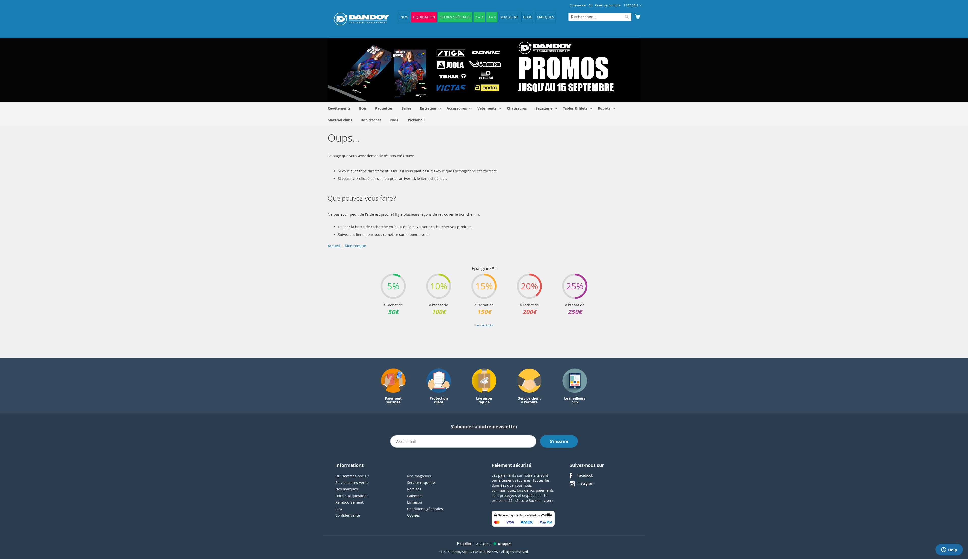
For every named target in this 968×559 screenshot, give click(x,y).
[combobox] (599, 17)
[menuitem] (339, 108)
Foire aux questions (351, 495)
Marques (545, 17)
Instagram (585, 483)
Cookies (413, 515)
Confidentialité (347, 515)
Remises (414, 489)
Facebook (585, 475)
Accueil (334, 245)
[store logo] (361, 19)
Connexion (578, 5)
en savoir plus (485, 325)
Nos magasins (419, 476)
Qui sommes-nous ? (352, 476)
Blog (527, 17)
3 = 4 (492, 17)
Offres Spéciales (455, 17)
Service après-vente (352, 482)
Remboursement (349, 502)
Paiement (415, 495)
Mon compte (355, 245)
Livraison (414, 502)
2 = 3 (479, 17)
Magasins (509, 17)
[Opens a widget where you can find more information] (949, 550)
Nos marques (346, 489)
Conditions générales (425, 508)
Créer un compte (607, 5)
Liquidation (424, 17)
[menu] (484, 114)
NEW (404, 17)
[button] (633, 5)
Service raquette (421, 482)
